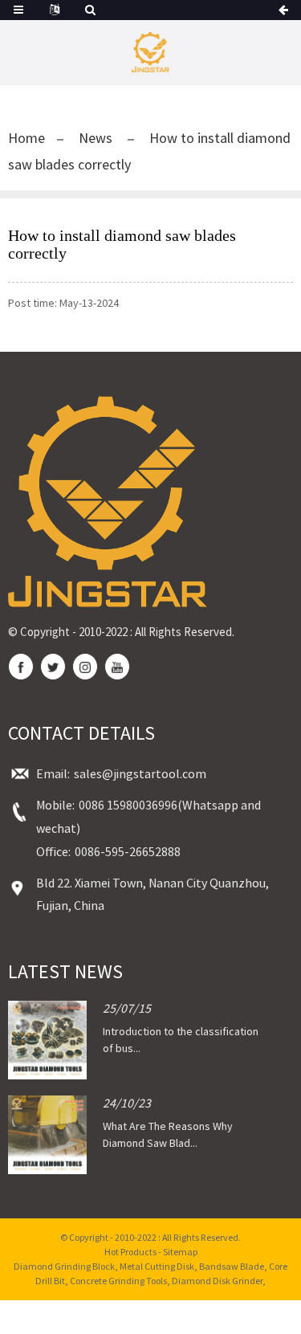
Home (26, 138)
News (95, 138)
